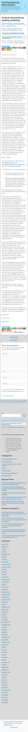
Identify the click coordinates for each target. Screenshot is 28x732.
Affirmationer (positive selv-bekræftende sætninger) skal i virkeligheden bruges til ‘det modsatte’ (14, 488)
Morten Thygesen (6, 529)
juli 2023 (4, 569)
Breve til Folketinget (7, 461)
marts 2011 (4, 682)
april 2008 (4, 697)
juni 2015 (4, 659)
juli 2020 (4, 614)
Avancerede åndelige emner (9, 459)
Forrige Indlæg (14, 337)
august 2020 (5, 612)
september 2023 (6, 567)
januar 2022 (5, 589)
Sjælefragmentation (7, 475)
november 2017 (6, 642)
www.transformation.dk (14, 166)
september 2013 (6, 672)
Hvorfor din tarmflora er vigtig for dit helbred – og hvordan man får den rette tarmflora (14, 513)
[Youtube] (3, 50)
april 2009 (4, 692)
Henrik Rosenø (6, 512)
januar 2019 (5, 634)
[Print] (19, 48)
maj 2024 (4, 559)
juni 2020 (4, 617)
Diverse (4, 468)
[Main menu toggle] (25, 6)
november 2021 (6, 594)
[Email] (16, 48)
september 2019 (6, 624)
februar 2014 (5, 667)
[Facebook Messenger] (4, 48)
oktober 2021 (5, 597)
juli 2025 (4, 549)
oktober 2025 (5, 546)
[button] (13, 33)
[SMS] (6, 50)
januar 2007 (5, 702)
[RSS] (8, 50)
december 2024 (6, 554)
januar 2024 (5, 562)
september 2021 (6, 599)
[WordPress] (23, 48)
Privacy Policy (5, 321)
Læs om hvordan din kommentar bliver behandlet (14, 401)
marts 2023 (5, 577)
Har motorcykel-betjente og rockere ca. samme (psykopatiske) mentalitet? (13, 525)
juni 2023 (4, 572)
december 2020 (6, 607)
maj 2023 (4, 574)
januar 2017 (5, 652)
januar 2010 (5, 687)
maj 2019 (4, 629)
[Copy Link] (4, 50)
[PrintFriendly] (21, 48)
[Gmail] (18, 48)
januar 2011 (5, 685)
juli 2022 (4, 584)
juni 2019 (4, 627)
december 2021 (6, 592)
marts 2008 (5, 700)
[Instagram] (14, 48)
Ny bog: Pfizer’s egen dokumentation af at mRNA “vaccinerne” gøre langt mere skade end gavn (13, 503)
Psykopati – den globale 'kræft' (10, 473)
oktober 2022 (5, 582)
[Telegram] (10, 48)
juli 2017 (4, 647)
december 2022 (6, 579)
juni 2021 (4, 604)
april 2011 (4, 680)
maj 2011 (4, 677)
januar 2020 (5, 619)
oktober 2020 (5, 609)
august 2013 (5, 675)
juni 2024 (4, 557)
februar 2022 (5, 587)
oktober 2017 (5, 644)
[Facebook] (3, 48)
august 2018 (5, 639)
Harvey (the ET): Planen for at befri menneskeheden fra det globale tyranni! (14, 531)
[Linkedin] (8, 48)
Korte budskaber (6, 470)
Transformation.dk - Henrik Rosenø (10, 3)
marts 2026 (5, 544)
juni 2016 (4, 654)
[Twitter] (6, 48)
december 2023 (6, 564)
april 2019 (4, 632)
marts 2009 (5, 695)
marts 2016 (5, 657)
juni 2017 (4, 649)
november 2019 (6, 622)
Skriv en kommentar (7, 23)
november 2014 (6, 662)
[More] (10, 50)
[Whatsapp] (12, 48)
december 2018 (6, 637)
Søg (3, 413)
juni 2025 (4, 551)
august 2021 (5, 602)
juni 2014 (4, 664)
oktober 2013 (5, 670)
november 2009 (6, 690)
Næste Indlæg (14, 339)
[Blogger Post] (25, 48)
